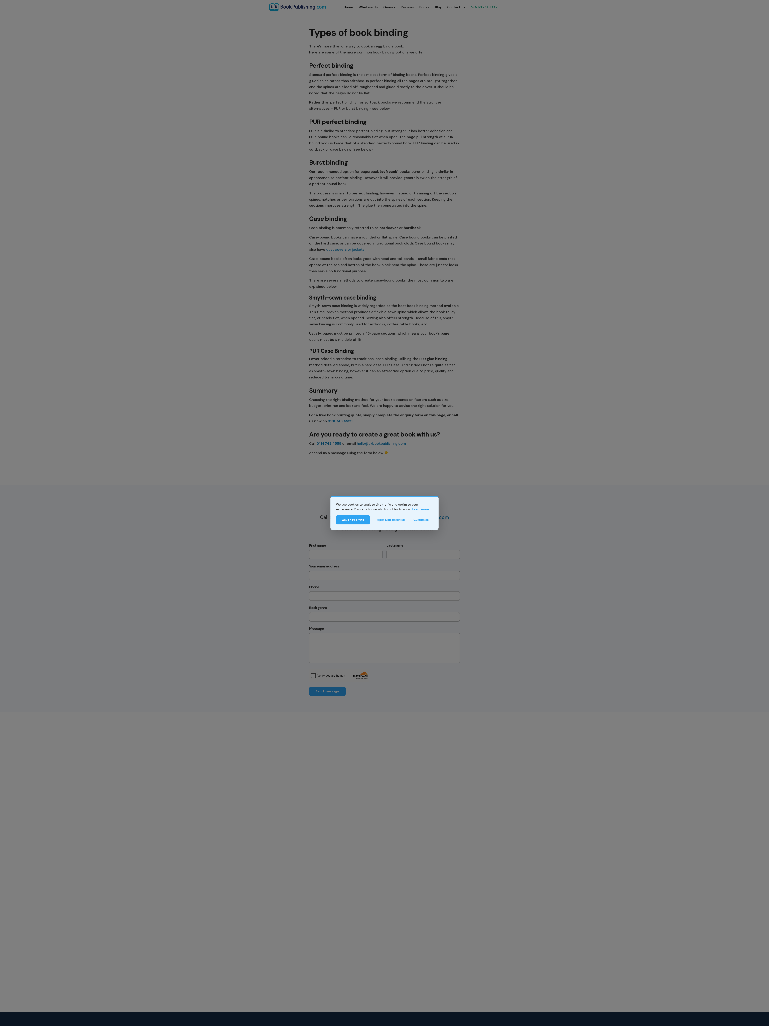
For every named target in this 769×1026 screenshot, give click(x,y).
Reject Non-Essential (390, 519)
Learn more (420, 509)
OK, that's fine (353, 520)
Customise (421, 519)
